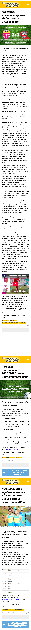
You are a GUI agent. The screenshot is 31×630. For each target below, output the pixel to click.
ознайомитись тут (13, 449)
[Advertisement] (15, 344)
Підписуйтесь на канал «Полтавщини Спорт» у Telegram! (17, 472)
